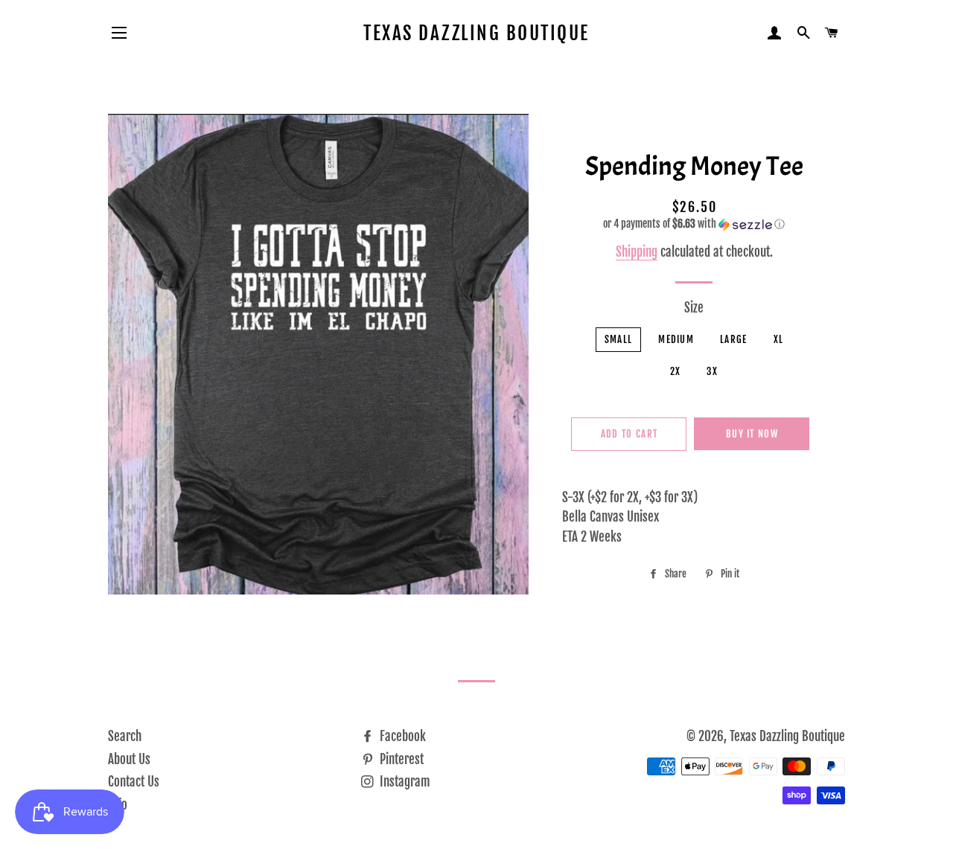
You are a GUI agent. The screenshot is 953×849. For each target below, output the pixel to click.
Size (694, 307)
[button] (694, 224)
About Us (129, 759)
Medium (676, 339)
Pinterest (400, 759)
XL (779, 339)
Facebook (401, 736)
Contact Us (133, 781)
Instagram (403, 781)
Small (619, 339)
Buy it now (752, 434)
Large (734, 339)
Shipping (636, 252)
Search (124, 736)
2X (675, 371)
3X (712, 371)
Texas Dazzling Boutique (476, 33)
